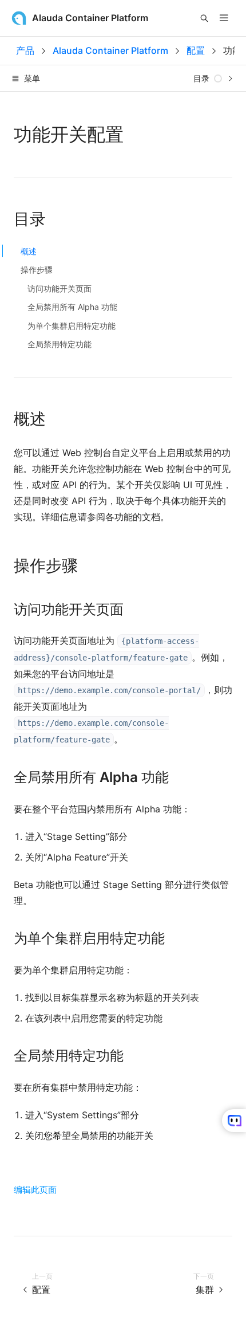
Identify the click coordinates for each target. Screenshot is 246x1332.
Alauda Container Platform (110, 50)
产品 (25, 50)
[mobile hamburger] (224, 18)
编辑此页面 (35, 1189)
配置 (196, 50)
